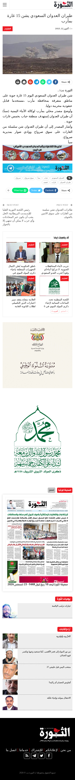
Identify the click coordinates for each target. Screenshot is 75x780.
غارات (54, 182)
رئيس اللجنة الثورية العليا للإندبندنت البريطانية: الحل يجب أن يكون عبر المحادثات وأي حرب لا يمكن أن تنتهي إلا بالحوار (18, 217)
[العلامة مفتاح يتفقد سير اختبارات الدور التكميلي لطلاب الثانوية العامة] (20, 286)
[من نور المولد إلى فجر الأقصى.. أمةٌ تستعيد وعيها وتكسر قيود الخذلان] (10, 656)
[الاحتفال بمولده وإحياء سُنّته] (10, 702)
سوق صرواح (29, 178)
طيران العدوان (65, 182)
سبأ (39, 178)
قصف (45, 182)
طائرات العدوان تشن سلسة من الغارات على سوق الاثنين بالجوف (56, 213)
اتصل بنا (11, 750)
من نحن (66, 750)
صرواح (18, 178)
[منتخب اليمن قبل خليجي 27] (10, 671)
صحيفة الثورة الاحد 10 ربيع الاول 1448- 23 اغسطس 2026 (38, 584)
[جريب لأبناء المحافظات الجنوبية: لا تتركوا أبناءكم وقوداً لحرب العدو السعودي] (54, 252)
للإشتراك (37, 750)
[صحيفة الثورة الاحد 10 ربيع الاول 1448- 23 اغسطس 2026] (37, 540)
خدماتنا (23, 750)
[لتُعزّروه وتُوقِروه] (10, 640)
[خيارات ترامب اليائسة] (10, 610)
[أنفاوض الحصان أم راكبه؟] (10, 687)
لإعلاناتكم (52, 750)
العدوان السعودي (58, 178)
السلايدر (7, 29)
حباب (46, 178)
